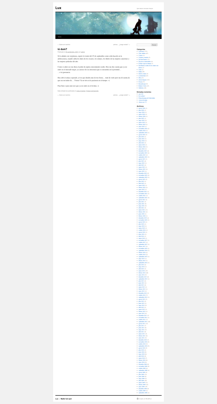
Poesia (140, 82)
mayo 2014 (142, 267)
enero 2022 (142, 189)
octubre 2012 (142, 295)
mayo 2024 (142, 141)
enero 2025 (142, 126)
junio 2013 (141, 283)
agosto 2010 (142, 348)
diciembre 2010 (143, 340)
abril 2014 (141, 269)
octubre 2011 (142, 319)
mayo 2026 (142, 112)
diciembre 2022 (143, 173)
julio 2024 (141, 136)
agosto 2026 (142, 108)
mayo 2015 (142, 258)
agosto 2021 (142, 199)
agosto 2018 (142, 232)
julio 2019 (141, 224)
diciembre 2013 (143, 277)
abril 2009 (141, 380)
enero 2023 (142, 171)
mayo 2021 (142, 206)
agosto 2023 (142, 159)
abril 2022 (141, 183)
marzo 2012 (142, 309)
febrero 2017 (142, 246)
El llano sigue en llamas (145, 63)
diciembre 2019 (143, 218)
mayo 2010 (142, 354)
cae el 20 (141, 94)
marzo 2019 (142, 228)
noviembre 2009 (143, 366)
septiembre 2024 (143, 132)
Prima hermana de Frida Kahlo (147, 98)
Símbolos (141, 88)
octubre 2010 (142, 344)
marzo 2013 (142, 287)
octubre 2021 (142, 195)
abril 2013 (141, 285)
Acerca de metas (143, 100)
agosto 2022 (142, 179)
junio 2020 (141, 214)
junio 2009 (141, 376)
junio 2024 (141, 139)
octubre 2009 (142, 368)
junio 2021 (141, 204)
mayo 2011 (142, 330)
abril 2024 (141, 143)
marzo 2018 (142, 238)
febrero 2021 (142, 212)
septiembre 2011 (143, 321)
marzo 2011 (142, 334)
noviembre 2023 (143, 153)
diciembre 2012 (143, 293)
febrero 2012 (142, 311)
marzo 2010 (142, 358)
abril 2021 (141, 208)
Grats (140, 69)
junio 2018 (141, 234)
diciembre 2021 (143, 191)
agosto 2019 (142, 222)
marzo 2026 (142, 114)
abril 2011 (141, 332)
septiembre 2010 (143, 346)
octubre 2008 (142, 390)
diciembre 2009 (143, 364)
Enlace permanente (92, 91)
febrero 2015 (142, 260)
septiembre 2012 (143, 297)
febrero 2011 (142, 336)
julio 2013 (141, 281)
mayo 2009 (142, 378)
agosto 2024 (142, 134)
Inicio (59, 37)
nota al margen (81, 91)
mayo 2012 (142, 305)
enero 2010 (142, 362)
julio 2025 (141, 118)
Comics (141, 55)
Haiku (140, 71)
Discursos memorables (145, 61)
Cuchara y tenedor (143, 57)
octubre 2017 (142, 242)
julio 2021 (141, 202)
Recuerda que (142, 84)
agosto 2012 (142, 299)
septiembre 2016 (143, 250)
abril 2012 (141, 307)
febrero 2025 (142, 124)
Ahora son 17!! (143, 102)
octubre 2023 (142, 155)
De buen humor (143, 59)
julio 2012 (141, 301)
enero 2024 (142, 149)
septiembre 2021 (143, 197)
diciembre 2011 (143, 315)
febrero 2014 (142, 273)
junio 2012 (141, 303)
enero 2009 (142, 386)
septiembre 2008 (143, 393)
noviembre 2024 (143, 128)
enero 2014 (142, 275)
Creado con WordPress (145, 399)
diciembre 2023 (143, 151)
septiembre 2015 (143, 256)
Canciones (141, 51)
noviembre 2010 (143, 342)
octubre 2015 (142, 254)
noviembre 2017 (143, 240)
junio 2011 (141, 327)
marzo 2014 (142, 271)
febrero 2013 (142, 289)
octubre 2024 (142, 130)
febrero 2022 (142, 187)
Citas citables (142, 53)
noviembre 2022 (143, 175)
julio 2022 (141, 181)
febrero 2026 (142, 116)
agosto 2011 (142, 323)
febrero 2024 (142, 147)
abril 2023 (141, 165)
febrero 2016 (142, 252)
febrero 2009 (142, 384)
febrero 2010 (142, 360)
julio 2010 (141, 350)
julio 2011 (141, 325)
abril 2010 (141, 356)
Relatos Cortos (142, 86)
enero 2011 (142, 338)
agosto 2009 (142, 372)
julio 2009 (141, 374)
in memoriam (142, 76)
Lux (58, 7)
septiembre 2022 (143, 177)
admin (83, 52)
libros (140, 78)
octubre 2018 (142, 230)
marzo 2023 (142, 167)
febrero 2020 (142, 216)
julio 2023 (141, 161)
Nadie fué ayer (66, 399)
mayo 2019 (142, 226)
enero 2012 (142, 313)
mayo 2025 (142, 120)
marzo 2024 (142, 145)
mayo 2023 (142, 163)
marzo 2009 (142, 382)
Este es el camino (64, 44)
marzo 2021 (142, 210)
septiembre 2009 (143, 370)
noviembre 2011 (143, 317)
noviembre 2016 (143, 248)
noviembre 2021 (143, 193)
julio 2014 (141, 264)
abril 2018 (141, 236)
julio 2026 (141, 110)
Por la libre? (142, 96)
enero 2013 (142, 291)
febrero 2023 (142, 169)
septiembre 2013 (143, 279)
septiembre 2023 (143, 157)
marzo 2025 (142, 122)
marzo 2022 (142, 185)
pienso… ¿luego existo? (121, 44)
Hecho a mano (142, 74)
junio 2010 (141, 352)
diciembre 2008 (143, 388)
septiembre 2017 (143, 244)
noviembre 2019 (143, 220)
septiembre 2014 (143, 262)
